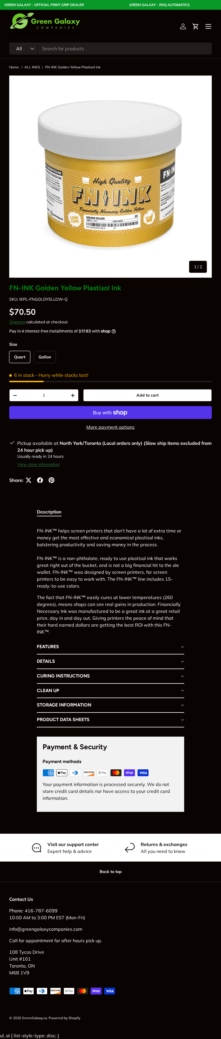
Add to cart (147, 395)
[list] (110, 176)
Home (14, 67)
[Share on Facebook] (40, 480)
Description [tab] (49, 512)
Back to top (111, 871)
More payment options (110, 427)
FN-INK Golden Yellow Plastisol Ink (72, 67)
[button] (195, 26)
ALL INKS (32, 67)
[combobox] (110, 49)
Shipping (17, 322)
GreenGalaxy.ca (34, 1018)
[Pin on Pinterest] (51, 480)
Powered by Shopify (64, 1018)
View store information (38, 464)
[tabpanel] (110, 625)
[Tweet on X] (28, 480)
